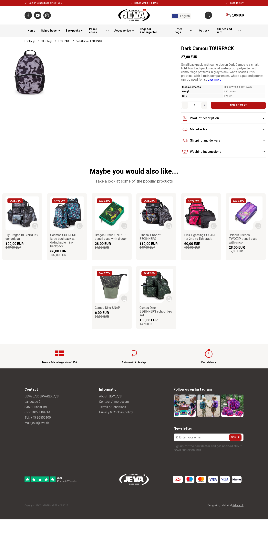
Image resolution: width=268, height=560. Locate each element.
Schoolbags (49, 30)
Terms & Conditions (112, 407)
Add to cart (238, 105)
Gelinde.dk (237, 505)
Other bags (178, 30)
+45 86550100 (40, 417)
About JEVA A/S (110, 396)
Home (31, 30)
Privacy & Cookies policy (116, 412)
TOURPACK (64, 41)
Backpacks (73, 30)
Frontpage (30, 41)
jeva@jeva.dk (40, 423)
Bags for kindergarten (148, 30)
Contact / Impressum (114, 402)
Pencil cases (93, 30)
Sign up (235, 437)
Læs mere (215, 79)
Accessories (122, 30)
